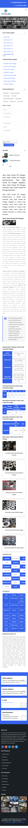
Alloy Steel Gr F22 (8, 51)
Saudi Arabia (14, 598)
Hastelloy (4, 787)
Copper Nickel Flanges (10, 75)
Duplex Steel (5, 760)
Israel (6, 625)
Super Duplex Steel (6, 762)
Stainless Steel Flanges (10, 63)
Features (5, 150)
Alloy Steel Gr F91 (8, 54)
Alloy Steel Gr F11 (8, 49)
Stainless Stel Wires (14, 93)
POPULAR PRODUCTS (8, 89)
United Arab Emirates (21, 600)
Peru (21, 625)
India (6, 595)
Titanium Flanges (8, 84)
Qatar (6, 598)
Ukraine (21, 628)
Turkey (21, 605)
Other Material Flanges (10, 59)
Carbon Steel (5, 765)
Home (13, 24)
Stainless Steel (5, 754)
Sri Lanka (6, 615)
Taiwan (14, 618)
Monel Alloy (4, 776)
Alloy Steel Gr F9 (8, 46)
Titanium (4, 790)
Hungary (21, 615)
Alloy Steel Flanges (9, 33)
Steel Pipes (5, 93)
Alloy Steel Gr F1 (8, 40)
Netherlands (14, 625)
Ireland (22, 618)
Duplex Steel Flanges (9, 78)
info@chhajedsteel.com (8, 702)
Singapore (6, 610)
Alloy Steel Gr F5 (8, 43)
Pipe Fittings (18, 98)
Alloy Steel (6, 37)
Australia (6, 618)
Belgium (14, 615)
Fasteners (5, 101)
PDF (10, 166)
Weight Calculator (14, 155)
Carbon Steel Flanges (10, 66)
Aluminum (4, 768)
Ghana (21, 610)
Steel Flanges (6, 96)
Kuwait (21, 595)
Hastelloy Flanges (8, 72)
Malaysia (14, 622)
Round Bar (14, 96)
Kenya (14, 610)
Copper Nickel (5, 784)
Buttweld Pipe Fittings (8, 98)
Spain (6, 622)
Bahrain (14, 595)
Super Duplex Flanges (10, 81)
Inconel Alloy (5, 778)
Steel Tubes (20, 101)
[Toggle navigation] (26, 9)
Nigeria (21, 622)
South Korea (14, 605)
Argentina (14, 628)
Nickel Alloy (4, 781)
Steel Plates (13, 101)
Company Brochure (14, 160)
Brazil (6, 605)
